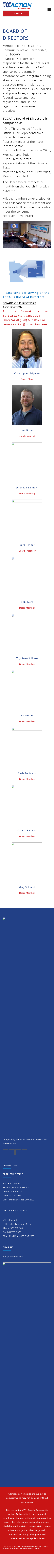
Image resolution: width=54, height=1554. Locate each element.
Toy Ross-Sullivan (27, 658)
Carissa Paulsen (27, 830)
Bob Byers (27, 602)
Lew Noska (27, 430)
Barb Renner (27, 544)
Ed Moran (27, 715)
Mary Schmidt (27, 887)
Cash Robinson (27, 773)
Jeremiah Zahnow (27, 487)
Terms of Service (26, 1548)
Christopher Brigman (27, 373)
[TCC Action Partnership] (17, 5)
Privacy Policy (9, 1548)
